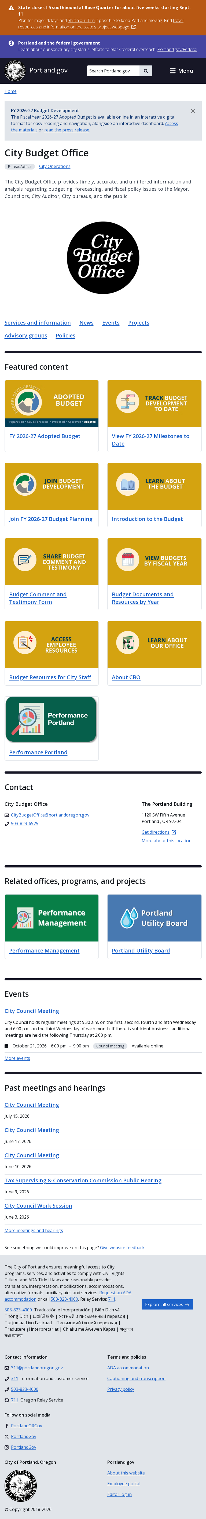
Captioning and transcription (136, 1378)
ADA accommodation (128, 1368)
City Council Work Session (38, 1205)
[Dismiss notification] (193, 111)
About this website (126, 1473)
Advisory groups (26, 335)
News (86, 322)
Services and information (38, 322)
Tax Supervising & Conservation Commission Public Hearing (83, 1180)
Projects (138, 322)
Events (111, 322)
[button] (181, 70)
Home (11, 91)
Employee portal (123, 1484)
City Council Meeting (32, 1104)
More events (17, 1058)
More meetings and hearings (34, 1230)
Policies (65, 335)
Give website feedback (122, 1247)
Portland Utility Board (141, 950)
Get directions (156, 832)
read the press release (66, 130)
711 (111, 1299)
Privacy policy (120, 1389)
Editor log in (119, 1494)
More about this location (167, 841)
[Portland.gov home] (36, 71)
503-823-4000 (64, 1299)
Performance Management (44, 950)
